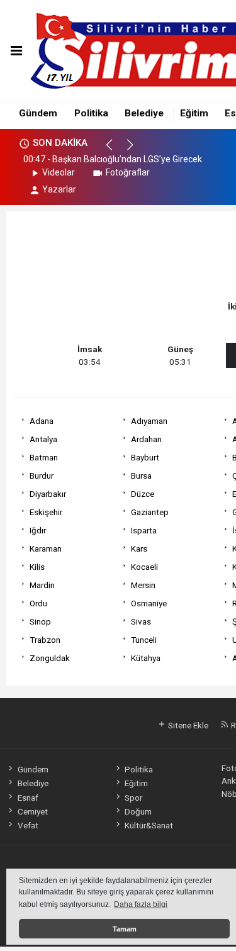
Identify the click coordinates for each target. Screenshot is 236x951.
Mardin (42, 585)
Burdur (41, 475)
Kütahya (145, 658)
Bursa (141, 475)
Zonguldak (50, 658)
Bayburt (145, 457)
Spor (133, 797)
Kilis (37, 567)
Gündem (38, 113)
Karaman (46, 548)
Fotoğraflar (128, 172)
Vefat (28, 825)
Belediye (144, 113)
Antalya (43, 439)
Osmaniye (149, 603)
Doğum (138, 811)
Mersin (143, 585)
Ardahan (146, 439)
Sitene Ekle (187, 725)
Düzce (142, 494)
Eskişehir (46, 512)
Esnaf (28, 797)
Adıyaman (149, 421)
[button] (114, 150)
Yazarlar (59, 189)
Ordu (38, 603)
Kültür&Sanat (149, 825)
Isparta (144, 530)
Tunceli (144, 640)
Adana (41, 421)
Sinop (40, 621)
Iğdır (38, 530)
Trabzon (45, 640)
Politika (91, 113)
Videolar (58, 172)
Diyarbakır (48, 494)
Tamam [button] (125, 929)
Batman (44, 457)
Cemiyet (32, 811)
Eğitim (194, 113)
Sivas (141, 621)
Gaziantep (150, 512)
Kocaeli (144, 567)
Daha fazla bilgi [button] (140, 904)
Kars (139, 548)
